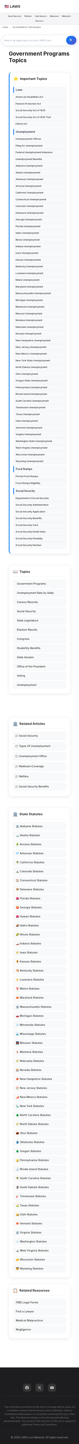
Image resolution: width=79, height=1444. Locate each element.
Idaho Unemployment (27, 233)
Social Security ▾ (14, 16)
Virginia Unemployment (28, 434)
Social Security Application (30, 511)
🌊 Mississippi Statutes (31, 1033)
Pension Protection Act (28, 103)
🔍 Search (71, 40)
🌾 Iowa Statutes (27, 952)
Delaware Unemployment (30, 212)
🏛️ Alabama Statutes (29, 826)
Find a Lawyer (25, 1311)
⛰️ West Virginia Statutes (32, 1250)
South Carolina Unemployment (32, 400)
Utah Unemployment (27, 420)
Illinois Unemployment (28, 239)
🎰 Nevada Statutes (29, 1069)
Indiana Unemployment (28, 246)
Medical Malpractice (29, 1320)
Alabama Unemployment (29, 165)
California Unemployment (29, 192)
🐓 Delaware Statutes (30, 889)
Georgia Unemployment (29, 219)
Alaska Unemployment (28, 172)
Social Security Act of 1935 (30, 110)
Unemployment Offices (28, 138)
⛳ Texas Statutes (27, 1205)
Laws (19, 89)
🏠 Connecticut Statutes (32, 880)
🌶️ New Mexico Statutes (31, 1097)
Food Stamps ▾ (41, 16)
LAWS (5, 27)
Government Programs (31, 583)
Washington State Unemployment (34, 441)
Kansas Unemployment (28, 259)
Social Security (26, 611)
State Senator (25, 657)
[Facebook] (27, 1388)
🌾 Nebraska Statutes (30, 1060)
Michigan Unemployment (29, 300)
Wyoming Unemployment (29, 461)
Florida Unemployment (28, 226)
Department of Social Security (32, 498)
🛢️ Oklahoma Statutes (30, 1142)
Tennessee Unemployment (30, 407)
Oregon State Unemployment (32, 380)
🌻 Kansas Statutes (28, 961)
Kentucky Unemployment (29, 266)
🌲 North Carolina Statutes (33, 1115)
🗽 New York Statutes (30, 1106)
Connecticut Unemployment (31, 199)
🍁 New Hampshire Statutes (34, 1078)
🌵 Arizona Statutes (28, 844)
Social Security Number (29, 545)
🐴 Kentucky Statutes (30, 970)
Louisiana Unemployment (29, 273)
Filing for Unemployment (29, 145)
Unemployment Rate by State (35, 592)
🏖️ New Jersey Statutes (31, 1087)
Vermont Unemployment (29, 427)
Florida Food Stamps (27, 476)
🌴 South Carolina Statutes (33, 1178)
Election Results (27, 629)
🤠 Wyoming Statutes (29, 1268)
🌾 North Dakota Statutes (32, 1124)
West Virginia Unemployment (31, 447)
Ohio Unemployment (27, 374)
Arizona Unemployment (28, 186)
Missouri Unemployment (29, 313)
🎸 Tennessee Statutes (31, 1196)
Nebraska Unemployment (30, 327)
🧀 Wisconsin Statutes (30, 1259)
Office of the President (31, 666)
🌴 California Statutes (30, 862)
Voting (21, 675)
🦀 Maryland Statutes (30, 997)
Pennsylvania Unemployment (31, 387)
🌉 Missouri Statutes (29, 1042)
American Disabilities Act (29, 97)
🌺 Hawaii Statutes (28, 916)
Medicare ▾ (54, 16)
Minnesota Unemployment (30, 306)
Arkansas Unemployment (29, 179)
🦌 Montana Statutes (29, 1051)
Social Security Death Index (31, 531)
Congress (23, 638)
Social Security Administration (32, 504)
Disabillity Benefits (28, 648)
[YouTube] (52, 1388)
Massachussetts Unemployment (33, 293)
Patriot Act (21, 123)
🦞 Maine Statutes (28, 988)
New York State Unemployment (33, 360)
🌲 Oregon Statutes (28, 1151)
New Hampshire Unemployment (33, 340)
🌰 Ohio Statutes (26, 1133)
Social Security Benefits (29, 518)
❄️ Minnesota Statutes (30, 1024)
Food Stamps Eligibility (28, 483)
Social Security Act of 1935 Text (33, 117)
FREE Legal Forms (27, 1302)
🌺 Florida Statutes (28, 898)
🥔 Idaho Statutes (27, 925)
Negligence (23, 1329)
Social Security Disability (29, 538)
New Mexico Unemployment (31, 353)
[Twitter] (39, 1388)
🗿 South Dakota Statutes (32, 1187)
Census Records (27, 602)
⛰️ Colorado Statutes (30, 871)
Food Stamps (24, 469)
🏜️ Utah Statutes (27, 1214)
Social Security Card (27, 525)
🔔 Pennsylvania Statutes (32, 1160)
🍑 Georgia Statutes (29, 907)
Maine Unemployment (28, 279)
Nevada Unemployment (28, 333)
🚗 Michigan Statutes (30, 1015)
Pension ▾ (39, 21)
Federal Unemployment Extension (34, 152)
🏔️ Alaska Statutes (28, 835)
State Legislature (27, 620)
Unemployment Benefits (29, 159)
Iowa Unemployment (27, 253)
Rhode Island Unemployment (31, 394)
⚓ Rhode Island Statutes (32, 1169)
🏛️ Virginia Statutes (29, 1232)
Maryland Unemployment (29, 286)
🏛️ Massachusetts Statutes (33, 1006)
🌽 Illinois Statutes (28, 934)
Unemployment (26, 684)
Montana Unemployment (29, 320)
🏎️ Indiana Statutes (28, 943)
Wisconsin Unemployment (30, 454)
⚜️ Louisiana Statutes (30, 979)
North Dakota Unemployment (31, 367)
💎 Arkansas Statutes (30, 853)
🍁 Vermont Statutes (29, 1223)
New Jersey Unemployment (31, 347)
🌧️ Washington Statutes (31, 1241)
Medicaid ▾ (66, 16)
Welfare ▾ (28, 16)
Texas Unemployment (28, 414)
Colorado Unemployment (29, 206)
